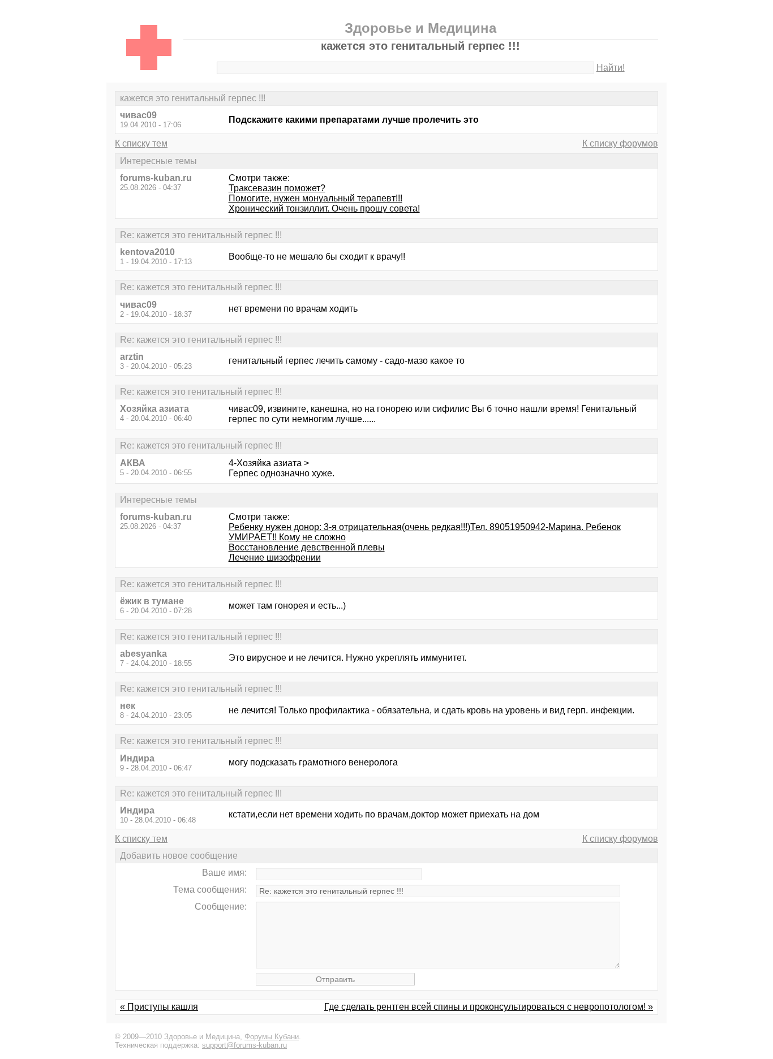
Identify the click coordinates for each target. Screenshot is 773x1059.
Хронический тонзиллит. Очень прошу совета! (324, 208)
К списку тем (141, 143)
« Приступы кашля (159, 1006)
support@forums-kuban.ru (244, 1045)
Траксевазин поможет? (277, 188)
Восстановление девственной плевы (307, 547)
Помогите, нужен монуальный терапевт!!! (315, 198)
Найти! (610, 67)
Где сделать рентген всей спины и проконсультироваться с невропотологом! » (488, 1006)
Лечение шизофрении (275, 557)
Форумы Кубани (271, 1036)
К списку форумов (620, 143)
